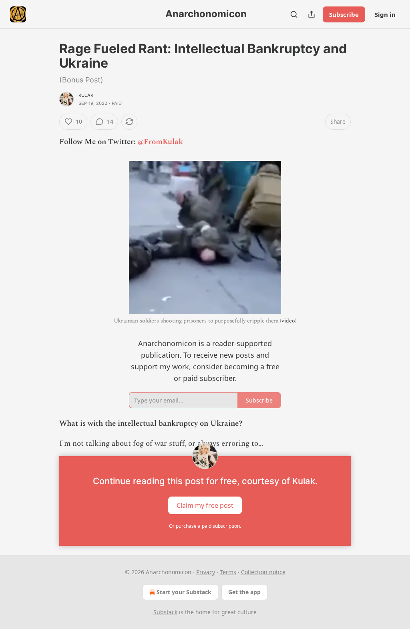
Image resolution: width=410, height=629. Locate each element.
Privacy (205, 572)
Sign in (385, 14)
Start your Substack (184, 592)
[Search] (294, 14)
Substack (165, 612)
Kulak (85, 95)
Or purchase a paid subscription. (205, 526)
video (288, 321)
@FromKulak (160, 142)
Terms (228, 572)
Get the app (244, 592)
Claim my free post (205, 505)
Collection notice (263, 572)
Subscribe (344, 14)
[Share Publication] (311, 14)
